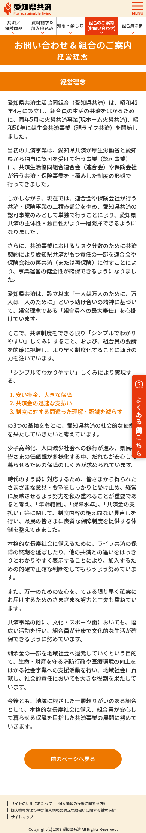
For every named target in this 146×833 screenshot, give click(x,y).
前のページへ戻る (73, 759)
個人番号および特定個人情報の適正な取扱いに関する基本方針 (63, 810)
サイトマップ (22, 817)
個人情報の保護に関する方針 (82, 803)
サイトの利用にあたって (31, 803)
